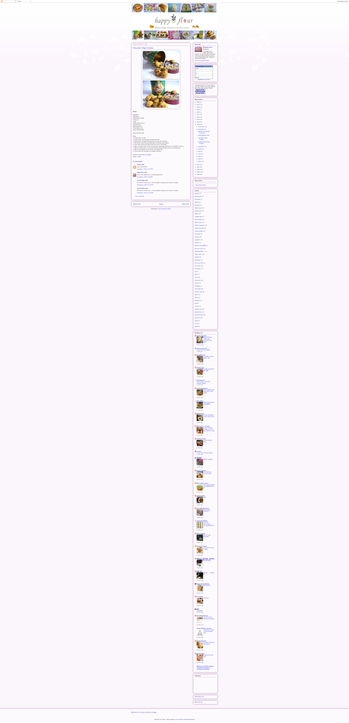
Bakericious (200, 413)
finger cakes (198, 254)
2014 (198, 122)
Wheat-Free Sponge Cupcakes (204, 132)
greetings (197, 260)
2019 (198, 109)
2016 (198, 117)
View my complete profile (202, 60)
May (199, 156)
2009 (198, 172)
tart (196, 323)
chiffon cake (198, 222)
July (199, 151)
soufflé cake (198, 309)
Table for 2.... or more (203, 426)
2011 (198, 167)
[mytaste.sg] (198, 702)
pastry (196, 297)
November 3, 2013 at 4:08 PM (145, 177)
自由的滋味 (199, 610)
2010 (198, 169)
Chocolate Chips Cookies (202, 138)
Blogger (192, 719)
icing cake (197, 268)
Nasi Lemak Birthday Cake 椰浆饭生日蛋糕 (209, 486)
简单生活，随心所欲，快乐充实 (205, 558)
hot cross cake (199, 263)
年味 (205, 497)
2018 (198, 112)
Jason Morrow (179, 719)
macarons (197, 280)
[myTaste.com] (199, 696)
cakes (196, 213)
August (200, 149)
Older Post (185, 204)
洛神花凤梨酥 (207, 560)
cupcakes (197, 239)
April (199, 159)
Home (161, 204)
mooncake (198, 289)
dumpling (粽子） (200, 251)
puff (196, 303)
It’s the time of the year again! (204, 453)
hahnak (139, 164)
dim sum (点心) (199, 248)
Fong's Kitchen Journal (204, 628)
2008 (198, 174)
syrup (196, 320)
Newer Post (136, 204)
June (199, 154)
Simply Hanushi (201, 641)
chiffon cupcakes (199, 225)
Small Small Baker (202, 521)
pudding (197, 300)
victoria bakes (141, 180)
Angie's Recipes (202, 335)
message (197, 286)
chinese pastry (199, 231)
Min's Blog (200, 401)
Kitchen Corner (201, 438)
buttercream (198, 211)
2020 (198, 107)
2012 (198, 164)
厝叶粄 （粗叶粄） (208, 459)
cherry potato (201, 495)
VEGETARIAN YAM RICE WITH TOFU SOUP (209, 391)
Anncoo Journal (202, 348)
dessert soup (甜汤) (200, 245)
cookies (139, 156)
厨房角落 (199, 458)
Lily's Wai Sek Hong (203, 508)
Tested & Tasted (202, 546)
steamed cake (199, 315)
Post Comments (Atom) (164, 208)
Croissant (206, 598)
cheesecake (198, 219)
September (201, 146)
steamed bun (198, 312)
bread (196, 202)
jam (196, 271)
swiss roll (197, 317)
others (196, 294)
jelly (196, 274)
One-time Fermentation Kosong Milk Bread (209, 524)
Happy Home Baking (203, 584)
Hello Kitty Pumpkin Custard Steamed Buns (209, 631)
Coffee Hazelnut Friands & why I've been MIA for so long (209, 429)
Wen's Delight (201, 533)
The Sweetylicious (202, 615)
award (196, 193)
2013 (198, 124)
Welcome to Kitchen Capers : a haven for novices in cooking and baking (206, 667)
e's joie (199, 451)
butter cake (198, 208)
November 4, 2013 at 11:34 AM (145, 192)
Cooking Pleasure (202, 388)
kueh (196, 277)
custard (197, 242)
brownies (197, 205)
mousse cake (198, 291)
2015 (198, 119)
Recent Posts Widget (201, 185)
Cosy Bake (200, 596)
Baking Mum (200, 653)
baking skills (198, 196)
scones (197, 306)
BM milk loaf (207, 585)
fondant (197, 257)
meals (196, 283)
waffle (196, 326)
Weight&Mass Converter (203, 66)
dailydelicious (201, 355)
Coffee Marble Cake (203, 135)
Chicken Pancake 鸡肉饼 (203, 349)
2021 (198, 104)
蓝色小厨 (199, 571)
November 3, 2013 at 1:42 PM (145, 169)
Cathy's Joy (200, 367)
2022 (198, 102)
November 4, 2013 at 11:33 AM (145, 185)
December (201, 126)
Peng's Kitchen (201, 470)
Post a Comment (139, 196)
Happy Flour (140, 172)
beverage (197, 199)
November (201, 129)
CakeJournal (200, 380)
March (200, 161)
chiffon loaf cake (199, 228)
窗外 (198, 609)
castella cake (198, 216)
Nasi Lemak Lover (202, 483)
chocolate (197, 234)
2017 (198, 114)
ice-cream (197, 265)
